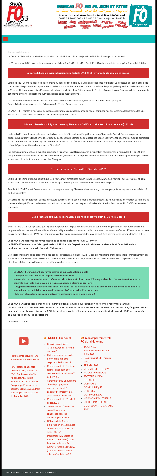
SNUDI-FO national (59, 338)
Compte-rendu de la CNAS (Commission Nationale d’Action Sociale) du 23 (61, 450)
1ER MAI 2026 (91, 365)
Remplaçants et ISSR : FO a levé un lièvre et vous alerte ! (25, 359)
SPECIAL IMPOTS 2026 (96, 368)
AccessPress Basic (49, 472)
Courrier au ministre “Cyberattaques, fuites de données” (60, 347)
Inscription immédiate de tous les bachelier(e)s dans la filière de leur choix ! (61, 439)
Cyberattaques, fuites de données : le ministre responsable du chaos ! (60, 358)
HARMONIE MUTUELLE (97, 398)
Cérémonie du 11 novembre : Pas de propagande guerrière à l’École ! (61, 384)
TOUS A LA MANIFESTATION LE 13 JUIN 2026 (97, 350)
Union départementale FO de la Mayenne (96, 339)
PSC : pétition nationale (23, 366)
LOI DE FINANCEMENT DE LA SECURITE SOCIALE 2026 (98, 405)
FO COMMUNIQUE (95, 372)
